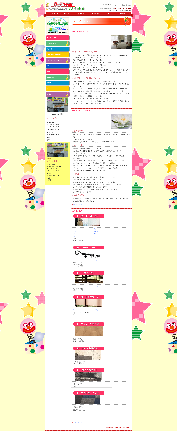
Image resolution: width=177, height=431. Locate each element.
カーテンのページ (51, 43)
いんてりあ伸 (65, 6)
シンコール (96, 231)
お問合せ (49, 94)
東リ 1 (95, 234)
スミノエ (75, 234)
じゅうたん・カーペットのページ (55, 60)
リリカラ (75, 236)
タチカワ (75, 260)
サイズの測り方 (51, 49)
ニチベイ (96, 286)
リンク (48, 88)
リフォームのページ (52, 65)
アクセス (49, 82)
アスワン (75, 229)
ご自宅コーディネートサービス (55, 54)
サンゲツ (75, 231)
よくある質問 (50, 77)
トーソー (96, 260)
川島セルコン (97, 229)
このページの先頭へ (78, 204)
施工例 (48, 71)
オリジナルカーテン (52, 37)
